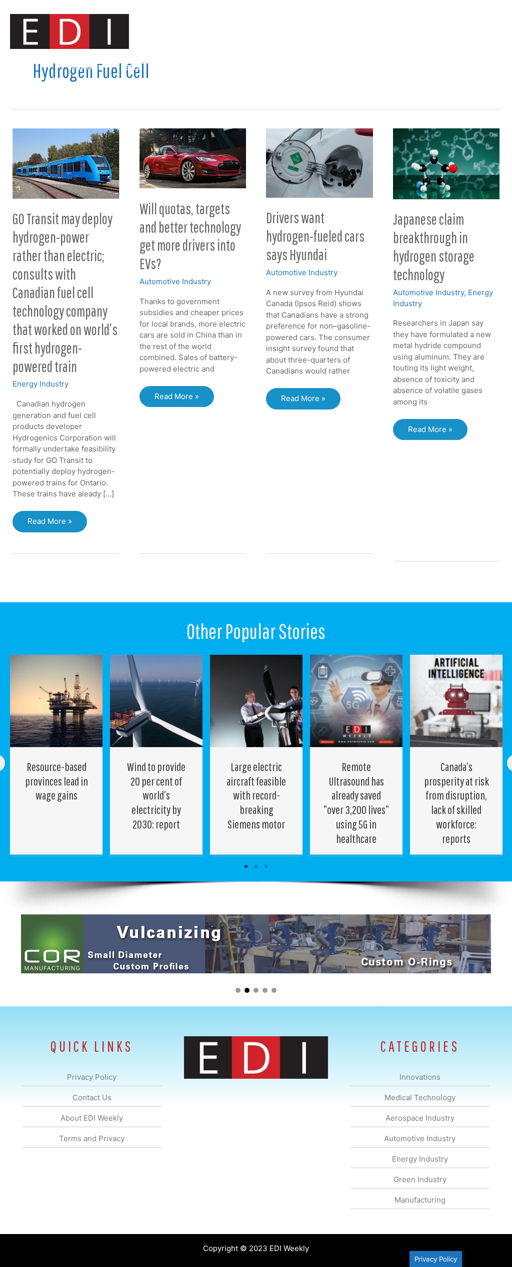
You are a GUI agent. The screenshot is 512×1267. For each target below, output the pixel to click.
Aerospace (176, 66)
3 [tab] (266, 866)
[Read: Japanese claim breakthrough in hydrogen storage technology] (446, 163)
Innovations (84, 66)
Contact (449, 66)
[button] (486, 67)
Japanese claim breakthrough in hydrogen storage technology (433, 246)
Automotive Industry (175, 281)
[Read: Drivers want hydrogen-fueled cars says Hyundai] (319, 162)
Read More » (49, 524)
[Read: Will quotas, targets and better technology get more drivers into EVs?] (193, 157)
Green (312, 66)
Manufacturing (360, 66)
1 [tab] (246, 866)
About (409, 66)
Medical (131, 66)
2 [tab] (256, 866)
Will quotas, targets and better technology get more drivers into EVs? (190, 236)
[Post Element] (56, 754)
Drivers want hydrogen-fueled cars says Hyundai (315, 236)
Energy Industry (40, 384)
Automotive (227, 66)
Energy (274, 66)
